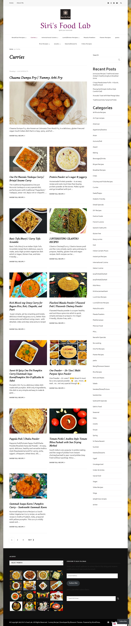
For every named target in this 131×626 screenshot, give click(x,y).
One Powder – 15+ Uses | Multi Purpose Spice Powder (64, 372)
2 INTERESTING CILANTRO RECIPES (64, 240)
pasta (117, 38)
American (96, 124)
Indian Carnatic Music (100, 251)
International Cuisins (49, 38)
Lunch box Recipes (99, 297)
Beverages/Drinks (99, 159)
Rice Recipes (43, 44)
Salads (95, 384)
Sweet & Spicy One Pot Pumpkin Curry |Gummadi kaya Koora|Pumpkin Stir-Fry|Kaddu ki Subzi (26, 376)
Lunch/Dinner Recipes (70, 38)
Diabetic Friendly (99, 199)
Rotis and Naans (98, 378)
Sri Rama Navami (99, 441)
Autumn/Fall (97, 141)
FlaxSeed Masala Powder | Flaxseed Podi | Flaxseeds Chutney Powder (67, 304)
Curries (33, 38)
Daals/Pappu (97, 193)
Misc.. (95, 332)
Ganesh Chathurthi (99, 228)
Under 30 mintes (98, 470)
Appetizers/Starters (100, 130)
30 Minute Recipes (99, 112)
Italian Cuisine (98, 268)
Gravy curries (97, 239)
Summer (96, 447)
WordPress (96, 622)
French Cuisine (98, 222)
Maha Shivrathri (98, 309)
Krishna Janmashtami (100, 291)
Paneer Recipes (105, 38)
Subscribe (73, 583)
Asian (95, 136)
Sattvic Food (97, 407)
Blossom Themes (76, 622)
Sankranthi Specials (100, 401)
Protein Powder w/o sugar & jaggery (68, 177)
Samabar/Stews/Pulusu (101, 389)
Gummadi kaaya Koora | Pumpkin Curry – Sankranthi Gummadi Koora (28, 505)
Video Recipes (87, 44)
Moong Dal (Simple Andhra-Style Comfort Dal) (104, 90)
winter (95, 505)
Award (95, 147)
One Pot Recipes (99, 349)
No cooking (97, 343)
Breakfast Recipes (18, 38)
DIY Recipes (97, 211)
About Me (20, 3)
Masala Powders (89, 38)
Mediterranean (98, 320)
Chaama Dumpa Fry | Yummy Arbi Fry (35, 77)
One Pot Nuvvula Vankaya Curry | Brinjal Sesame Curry (26, 178)
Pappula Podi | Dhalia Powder (24, 439)
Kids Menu (97, 286)
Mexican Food (98, 326)
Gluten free (97, 234)
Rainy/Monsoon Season (101, 366)
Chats (95, 176)
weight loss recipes (100, 499)
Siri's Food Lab (65, 24)
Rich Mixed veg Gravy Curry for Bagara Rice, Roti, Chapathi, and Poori (25, 306)
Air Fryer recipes (98, 118)
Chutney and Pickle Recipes (103, 182)
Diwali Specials (98, 205)
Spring (95, 436)
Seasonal (96, 412)
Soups (95, 430)
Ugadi (95, 459)
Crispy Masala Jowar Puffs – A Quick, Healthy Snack (106, 84)
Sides (95, 418)
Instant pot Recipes (100, 257)
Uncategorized (98, 464)
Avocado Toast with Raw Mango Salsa (106, 96)
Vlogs (95, 493)
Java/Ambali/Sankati (100, 274)
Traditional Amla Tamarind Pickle (105, 100)
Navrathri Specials (99, 337)
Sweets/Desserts (71, 44)
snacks (56, 44)
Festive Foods (98, 216)
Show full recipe (16, 136)
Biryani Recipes (98, 164)
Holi (94, 245)
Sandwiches (97, 395)
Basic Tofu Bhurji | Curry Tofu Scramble (24, 240)
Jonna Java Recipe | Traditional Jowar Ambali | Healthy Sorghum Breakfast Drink (106, 76)
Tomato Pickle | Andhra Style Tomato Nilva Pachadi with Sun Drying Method (68, 442)
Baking (95, 153)
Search (96, 55)
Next (30, 540)
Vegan (95, 482)
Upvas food (97, 476)
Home (11, 3)
